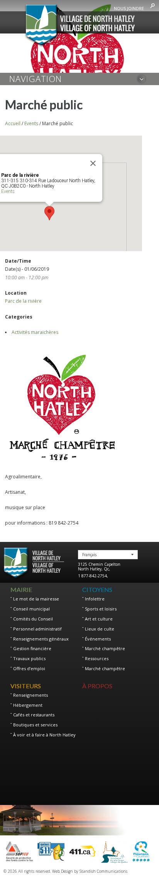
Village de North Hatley (79, 25)
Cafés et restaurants (33, 715)
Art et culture (99, 619)
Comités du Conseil (33, 619)
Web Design (62, 871)
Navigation (35, 78)
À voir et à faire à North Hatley (44, 735)
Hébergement (27, 705)
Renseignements (30, 695)
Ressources (96, 658)
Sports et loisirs (101, 609)
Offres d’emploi (29, 668)
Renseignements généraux (41, 639)
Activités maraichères (35, 332)
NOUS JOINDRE (129, 8)
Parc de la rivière (23, 301)
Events (8, 191)
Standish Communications (103, 871)
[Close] (93, 163)
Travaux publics (29, 658)
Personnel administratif (37, 629)
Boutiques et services (35, 725)
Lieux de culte (99, 629)
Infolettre (95, 599)
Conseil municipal (31, 609)
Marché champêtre (105, 648)
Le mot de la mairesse (36, 599)
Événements (98, 639)
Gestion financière (32, 648)
